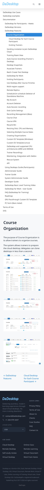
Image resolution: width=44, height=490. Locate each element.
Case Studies (34, 422)
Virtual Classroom (31, 453)
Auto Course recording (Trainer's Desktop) (20, 60)
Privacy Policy (34, 406)
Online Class (29, 445)
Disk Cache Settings (15, 110)
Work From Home (31, 457)
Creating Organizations (16, 135)
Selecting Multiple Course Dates (20, 132)
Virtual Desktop (8, 457)
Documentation (9, 19)
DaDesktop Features (13, 30)
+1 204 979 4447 (12, 420)
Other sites (7, 425)
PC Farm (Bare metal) (13, 203)
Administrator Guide (13, 171)
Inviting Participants (15, 79)
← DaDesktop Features (9, 377)
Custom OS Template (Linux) (18, 143)
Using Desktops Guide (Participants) (19, 167)
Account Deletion (14, 103)
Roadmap (9, 196)
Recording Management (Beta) (19, 114)
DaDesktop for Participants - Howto (19, 23)
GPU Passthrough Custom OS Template (21, 199)
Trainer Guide (10, 174)
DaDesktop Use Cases (12, 12)
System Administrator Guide (16, 178)
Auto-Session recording (16, 107)
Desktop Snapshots (14, 65)
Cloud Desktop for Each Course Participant (21, 40)
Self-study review (9, 453)
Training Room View (15, 55)
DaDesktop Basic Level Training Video (20, 185)
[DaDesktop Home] (10, 4)
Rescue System (13, 159)
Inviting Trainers (15, 45)
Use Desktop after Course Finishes (21, 83)
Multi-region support (15, 86)
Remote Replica (13, 90)
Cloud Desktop (8, 445)
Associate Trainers (14, 68)
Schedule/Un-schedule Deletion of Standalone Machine (21, 94)
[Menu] (39, 4)
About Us (33, 414)
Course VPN (11, 121)
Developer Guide (12, 181)
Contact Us (33, 430)
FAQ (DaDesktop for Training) (17, 192)
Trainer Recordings (14, 152)
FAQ (31, 426)
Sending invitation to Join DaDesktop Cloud (22, 50)
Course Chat (12, 117)
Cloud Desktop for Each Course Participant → (31, 378)
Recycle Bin (11, 125)
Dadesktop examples (11, 16)
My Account (11, 100)
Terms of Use (8, 207)
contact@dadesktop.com (15, 416)
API (8, 163)
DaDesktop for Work (15, 76)
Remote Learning (31, 449)
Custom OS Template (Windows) (20, 139)
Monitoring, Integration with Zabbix (21, 156)
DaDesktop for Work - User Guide (18, 189)
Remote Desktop (9, 449)
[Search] (34, 4)
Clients (32, 418)
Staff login (22, 485)
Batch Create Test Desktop (17, 72)
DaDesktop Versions (13, 27)
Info (4, 211)
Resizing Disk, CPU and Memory (20, 128)
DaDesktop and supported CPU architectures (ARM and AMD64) (20, 147)
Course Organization (15, 35)
